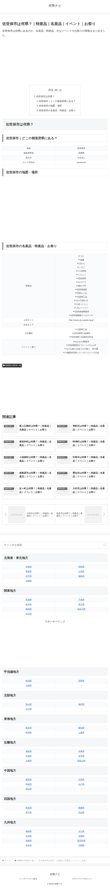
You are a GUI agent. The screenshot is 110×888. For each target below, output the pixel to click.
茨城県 (29, 600)
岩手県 (29, 576)
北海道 (29, 567)
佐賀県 (29, 836)
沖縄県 (81, 845)
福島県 (81, 576)
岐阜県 (29, 728)
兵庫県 (81, 751)
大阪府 (29, 761)
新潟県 (29, 681)
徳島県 (29, 808)
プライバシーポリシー (82, 879)
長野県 (81, 681)
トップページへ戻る (28, 879)
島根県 (29, 784)
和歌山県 (81, 761)
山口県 (81, 784)
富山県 (29, 704)
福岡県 (29, 831)
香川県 (29, 812)
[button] (104, 545)
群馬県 (29, 609)
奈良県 (81, 756)
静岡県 (29, 732)
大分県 (81, 831)
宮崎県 (81, 836)
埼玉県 (29, 614)
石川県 (29, 709)
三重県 (81, 732)
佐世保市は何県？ (45, 96)
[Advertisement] (55, 61)
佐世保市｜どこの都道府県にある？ (57, 101)
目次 (50, 90)
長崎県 (29, 840)
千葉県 (81, 600)
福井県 (81, 704)
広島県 (81, 779)
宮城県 (29, 581)
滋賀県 (29, 751)
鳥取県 (29, 779)
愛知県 (81, 728)
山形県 (81, 571)
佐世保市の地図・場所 (50, 105)
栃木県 (29, 604)
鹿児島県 (81, 840)
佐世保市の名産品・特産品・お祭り (57, 110)
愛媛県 (81, 808)
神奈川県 (81, 609)
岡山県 (29, 789)
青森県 (29, 571)
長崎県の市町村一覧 (13, 365)
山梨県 (29, 685)
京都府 (29, 756)
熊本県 (29, 845)
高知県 (81, 812)
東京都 (81, 604)
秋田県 (81, 567)
